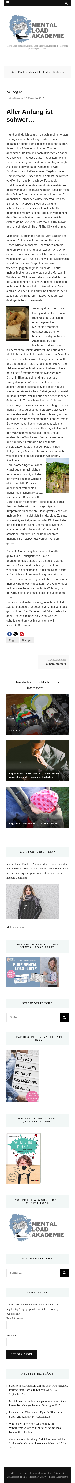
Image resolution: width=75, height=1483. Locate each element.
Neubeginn (26, 640)
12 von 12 (14, 730)
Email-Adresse (14, 1318)
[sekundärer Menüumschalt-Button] (7, 2)
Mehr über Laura (15, 926)
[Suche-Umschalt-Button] (66, 3)
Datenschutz (62, 1477)
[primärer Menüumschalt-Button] (37, 62)
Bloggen (12, 640)
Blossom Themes (19, 1477)
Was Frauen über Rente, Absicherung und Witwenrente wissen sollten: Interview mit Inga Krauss (35, 1428)
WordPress (49, 1477)
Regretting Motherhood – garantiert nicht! (33, 823)
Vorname (11, 1335)
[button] (9, 634)
